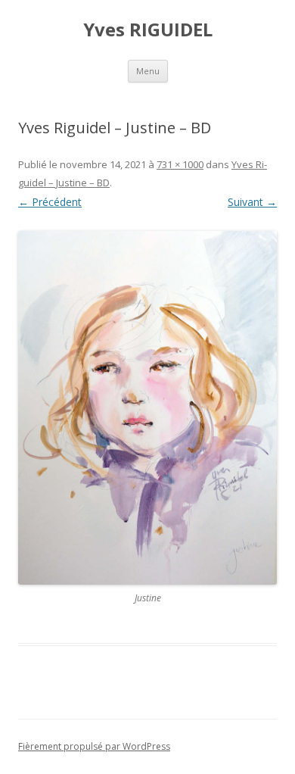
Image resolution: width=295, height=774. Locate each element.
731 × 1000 (180, 164)
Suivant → (252, 202)
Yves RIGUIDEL (148, 30)
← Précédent (50, 202)
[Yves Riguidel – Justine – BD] (147, 408)
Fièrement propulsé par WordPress (94, 746)
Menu (148, 70)
